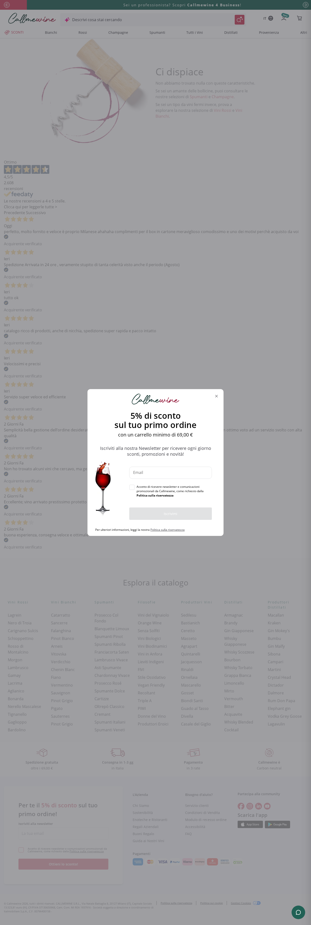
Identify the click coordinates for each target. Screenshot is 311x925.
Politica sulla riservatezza (167, 530)
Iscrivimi (170, 513)
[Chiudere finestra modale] (216, 396)
